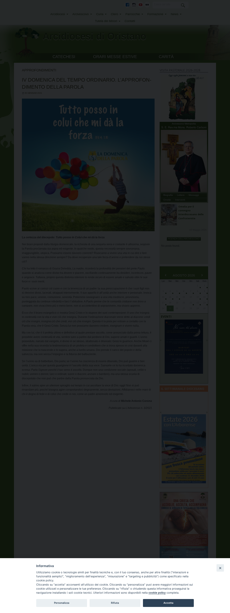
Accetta (168, 602)
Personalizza (61, 602)
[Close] (220, 568)
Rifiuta (115, 602)
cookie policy (157, 592)
